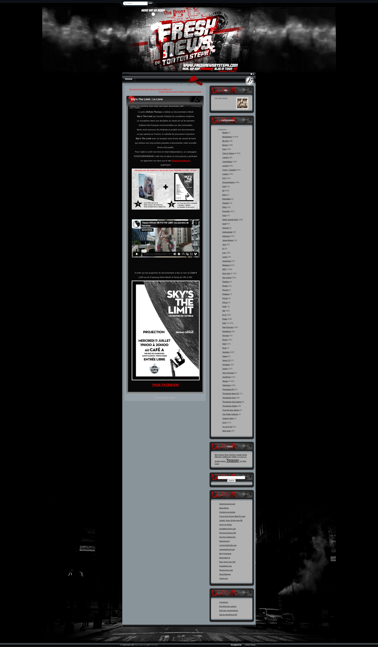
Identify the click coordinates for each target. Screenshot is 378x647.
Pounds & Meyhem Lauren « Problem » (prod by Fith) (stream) (180, 91)
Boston (225, 145)
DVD (224, 186)
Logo (241, 457)
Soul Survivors (228, 373)
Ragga (223, 461)
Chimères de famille (227, 512)
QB (223, 311)
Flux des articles (227, 606)
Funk (224, 215)
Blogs (217, 455)
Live (224, 253)
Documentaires (174, 106)
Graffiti (224, 457)
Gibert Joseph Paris (230, 220)
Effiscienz (218, 457)
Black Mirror (224, 508)
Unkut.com (223, 578)
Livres (131, 108)
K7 (223, 249)
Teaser (232, 460)
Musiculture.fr (224, 558)
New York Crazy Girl (227, 562)
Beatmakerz (227, 137)
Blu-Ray (225, 141)
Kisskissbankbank (181, 160)
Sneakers (226, 365)
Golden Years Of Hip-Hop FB (230, 520)
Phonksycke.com (226, 570)
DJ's (224, 178)
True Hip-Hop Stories (230, 410)
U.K (240, 461)
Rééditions (226, 331)
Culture (165, 106)
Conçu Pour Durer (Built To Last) (232, 516)
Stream (225, 381)
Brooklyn (232, 455)
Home (128, 79)
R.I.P (224, 315)
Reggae (225, 336)
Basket (225, 133)
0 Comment (195, 106)
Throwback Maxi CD (230, 394)
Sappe (225, 356)
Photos (225, 286)
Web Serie (226, 431)
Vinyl (224, 423)
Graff (181, 106)
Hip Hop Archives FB (227, 533)
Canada (239, 455)
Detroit (244, 455)
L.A (238, 457)
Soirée (225, 369)
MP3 (224, 269)
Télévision (226, 385)
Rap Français (227, 327)
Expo (224, 195)
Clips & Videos (228, 153)
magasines (226, 261)
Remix (225, 340)
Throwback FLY (228, 389)
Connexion (223, 602)
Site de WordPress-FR (228, 615)
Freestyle (226, 211)
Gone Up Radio (225, 525)
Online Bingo (250, 645)
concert (225, 166)
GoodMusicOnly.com (227, 529)
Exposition (226, 199)
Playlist (225, 290)
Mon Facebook (225, 554)
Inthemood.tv (224, 541)
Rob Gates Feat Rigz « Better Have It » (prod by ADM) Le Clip (150, 89)
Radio (224, 319)
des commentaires (228, 611)
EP (223, 191)
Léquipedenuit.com (227, 549)
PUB (224, 307)
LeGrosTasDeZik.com (228, 545)
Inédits (234, 457)
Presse (225, 298)
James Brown (227, 240)
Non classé (226, 278)
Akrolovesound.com (227, 504)
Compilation (227, 162)
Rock (224, 348)
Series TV (226, 360)
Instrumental (227, 232)
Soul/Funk (226, 377)
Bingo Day (142, 645)
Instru (229, 457)
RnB (224, 344)
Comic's (225, 157)
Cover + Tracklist (229, 170)
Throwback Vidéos (229, 406)
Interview (226, 236)
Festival (225, 203)
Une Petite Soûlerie (230, 414)
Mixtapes (226, 265)
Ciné (224, 149)
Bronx (227, 455)
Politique (225, 294)
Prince (225, 302)
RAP (224, 323)
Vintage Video (228, 418)
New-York (226, 273)
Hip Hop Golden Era (227, 537)
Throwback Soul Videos (231, 402)
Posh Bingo (154, 645)
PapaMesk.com (225, 566)
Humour (225, 228)
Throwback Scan (229, 398)
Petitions (137, 108)
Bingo (136, 645)
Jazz (224, 244)
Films (224, 207)
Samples (225, 352)
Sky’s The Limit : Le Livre (147, 99)
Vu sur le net (227, 427)
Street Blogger (225, 574)
